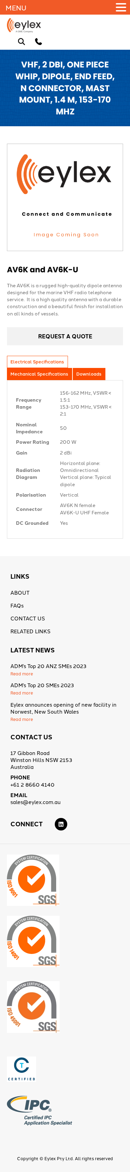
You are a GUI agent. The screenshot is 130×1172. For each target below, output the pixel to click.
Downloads (88, 373)
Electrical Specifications (37, 361)
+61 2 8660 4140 (32, 784)
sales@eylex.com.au (35, 801)
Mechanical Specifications (39, 373)
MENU (16, 7)
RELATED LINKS (30, 631)
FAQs (17, 605)
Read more (21, 673)
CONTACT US (27, 618)
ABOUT (19, 592)
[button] (122, 7)
